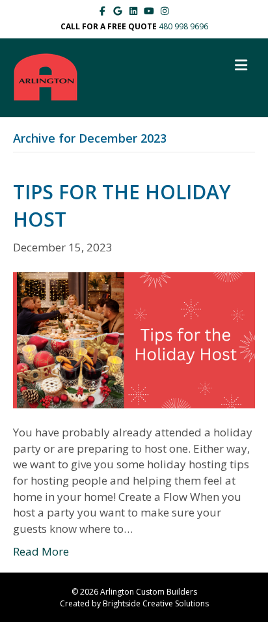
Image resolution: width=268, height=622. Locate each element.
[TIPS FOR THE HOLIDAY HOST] (134, 339)
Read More (41, 551)
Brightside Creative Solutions (156, 603)
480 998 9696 (183, 26)
